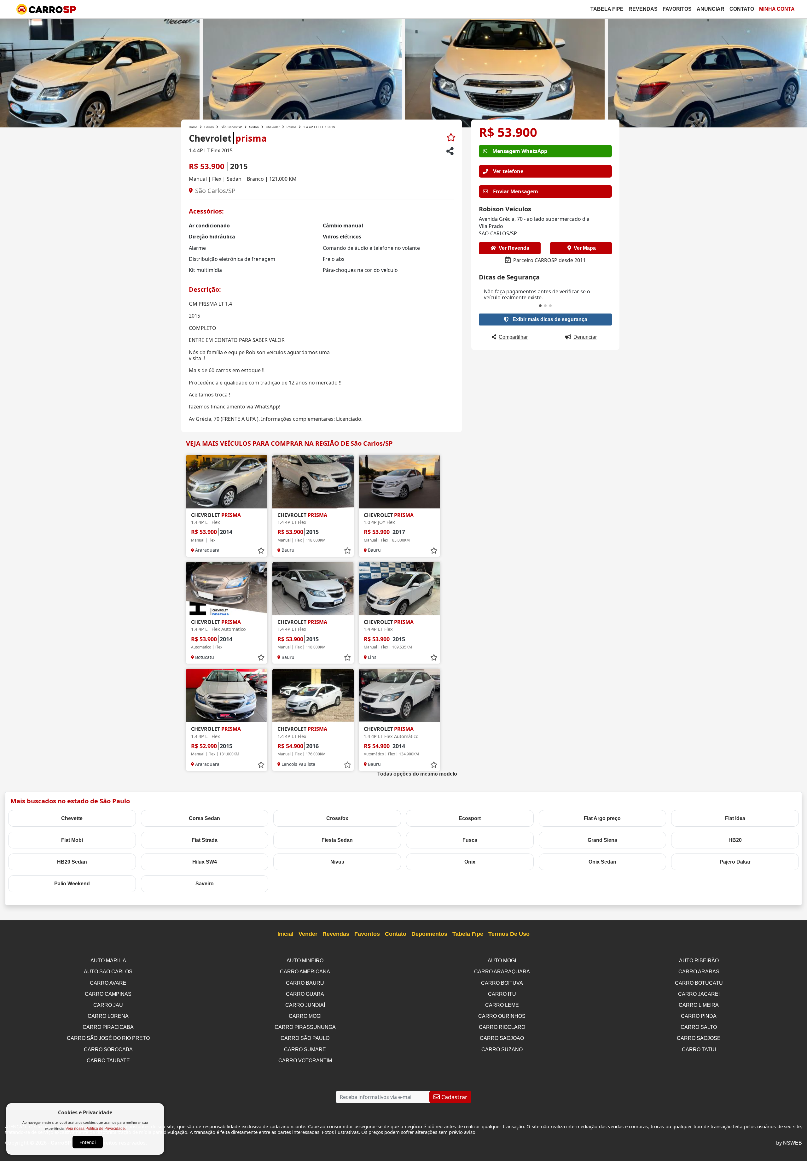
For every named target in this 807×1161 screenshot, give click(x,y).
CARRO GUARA (305, 994)
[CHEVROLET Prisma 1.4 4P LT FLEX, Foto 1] (100, 72)
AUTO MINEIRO (305, 960)
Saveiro (204, 883)
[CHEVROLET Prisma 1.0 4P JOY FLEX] (399, 481)
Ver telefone (508, 171)
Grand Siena (602, 840)
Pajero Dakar (735, 862)
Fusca (469, 840)
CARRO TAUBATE (108, 1060)
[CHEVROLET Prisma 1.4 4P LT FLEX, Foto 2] (302, 72)
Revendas (643, 9)
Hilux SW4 (204, 862)
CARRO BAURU (305, 983)
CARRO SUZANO (502, 1049)
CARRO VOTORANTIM (305, 1060)
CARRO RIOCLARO (502, 1027)
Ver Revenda (514, 248)
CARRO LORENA (108, 1016)
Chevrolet (273, 127)
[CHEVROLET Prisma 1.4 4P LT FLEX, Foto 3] (505, 72)
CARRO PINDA (699, 1016)
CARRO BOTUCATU (699, 983)
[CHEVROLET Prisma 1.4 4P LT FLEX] (226, 481)
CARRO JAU (108, 1005)
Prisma (291, 127)
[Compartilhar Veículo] (450, 151)
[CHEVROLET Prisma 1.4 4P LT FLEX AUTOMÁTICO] (226, 588)
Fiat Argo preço (602, 818)
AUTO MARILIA (108, 960)
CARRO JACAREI (699, 994)
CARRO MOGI (305, 1016)
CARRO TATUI (699, 1049)
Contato (741, 9)
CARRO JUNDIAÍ (305, 1005)
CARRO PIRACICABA (108, 1027)
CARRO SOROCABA (108, 1049)
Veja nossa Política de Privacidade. (96, 1128)
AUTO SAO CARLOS (108, 971)
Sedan (254, 127)
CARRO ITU (502, 994)
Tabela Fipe (607, 9)
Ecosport (470, 818)
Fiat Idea (735, 818)
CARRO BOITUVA (502, 983)
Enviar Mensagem (515, 191)
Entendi (87, 1142)
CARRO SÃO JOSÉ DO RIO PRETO (108, 1038)
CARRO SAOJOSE (699, 1038)
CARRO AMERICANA (305, 971)
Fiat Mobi (72, 840)
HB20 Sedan (72, 862)
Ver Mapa (585, 248)
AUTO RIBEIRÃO (699, 960)
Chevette (72, 818)
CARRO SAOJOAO (502, 1038)
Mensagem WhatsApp (519, 151)
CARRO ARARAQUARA (502, 971)
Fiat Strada (205, 840)
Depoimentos (429, 934)
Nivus (337, 862)
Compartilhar (513, 337)
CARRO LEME (502, 1005)
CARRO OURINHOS (501, 1016)
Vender (308, 934)
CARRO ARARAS (698, 971)
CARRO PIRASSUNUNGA (305, 1027)
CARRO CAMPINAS (108, 994)
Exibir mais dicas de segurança (549, 319)
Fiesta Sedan (337, 840)
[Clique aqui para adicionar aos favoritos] (451, 137)
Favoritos (677, 9)
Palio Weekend (72, 883)
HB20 (735, 840)
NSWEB (792, 1143)
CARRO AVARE (108, 983)
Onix (469, 862)
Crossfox (337, 818)
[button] (540, 305)
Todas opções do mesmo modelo (417, 774)
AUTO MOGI (502, 960)
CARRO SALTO (699, 1027)
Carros (209, 127)
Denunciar (585, 337)
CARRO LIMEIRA (699, 1005)
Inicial (285, 934)
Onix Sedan (602, 862)
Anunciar (710, 9)
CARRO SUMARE (305, 1049)
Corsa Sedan (204, 818)
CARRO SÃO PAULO (305, 1038)
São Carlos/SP (231, 127)
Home (193, 127)
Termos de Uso (509, 934)
